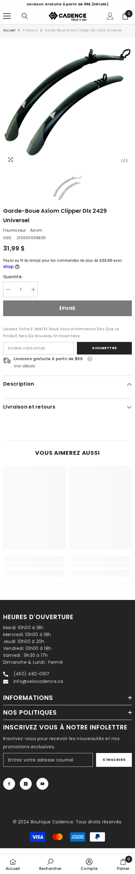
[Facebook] (9, 790)
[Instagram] (26, 790)
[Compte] (110, 22)
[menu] (7, 22)
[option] (67, 109)
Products (30, 37)
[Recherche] (25, 22)
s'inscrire (114, 766)
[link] (34, 572)
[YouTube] (42, 790)
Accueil (9, 37)
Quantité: (13, 283)
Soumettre (104, 354)
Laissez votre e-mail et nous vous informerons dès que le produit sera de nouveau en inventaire (61, 339)
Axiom (36, 236)
